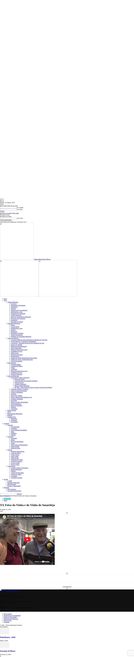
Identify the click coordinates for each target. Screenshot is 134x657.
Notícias (13, 471)
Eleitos (13, 325)
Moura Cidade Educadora (22, 386)
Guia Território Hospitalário (19, 430)
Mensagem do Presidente (18, 305)
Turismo (9, 450)
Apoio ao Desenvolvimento (19, 391)
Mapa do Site (7, 620)
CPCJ (9, 412)
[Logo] (19, 295)
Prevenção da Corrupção (18, 318)
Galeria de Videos (16, 474)
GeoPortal (14, 369)
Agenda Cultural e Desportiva (19, 468)
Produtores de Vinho (17, 459)
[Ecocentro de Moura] (4, 647)
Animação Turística (16, 461)
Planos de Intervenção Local (19, 349)
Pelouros (13, 308)
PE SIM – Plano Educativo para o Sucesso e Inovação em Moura (33, 387)
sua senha (19, 209)
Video (5, 500)
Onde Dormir (15, 458)
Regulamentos (15, 356)
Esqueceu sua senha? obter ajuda (9, 213)
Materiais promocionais (17, 451)
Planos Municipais (16, 348)
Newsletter (14, 476)
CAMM (9, 481)
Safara (13, 443)
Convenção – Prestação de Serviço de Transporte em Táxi (27, 343)
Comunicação (11, 466)
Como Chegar (15, 455)
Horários (9, 415)
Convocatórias (15, 326)
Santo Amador (15, 446)
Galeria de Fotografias (17, 473)
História (13, 435)
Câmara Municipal (12, 302)
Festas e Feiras (15, 464)
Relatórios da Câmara (17, 333)
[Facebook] (22, 567)
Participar (6, 487)
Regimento (14, 320)
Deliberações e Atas (16, 312)
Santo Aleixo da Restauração (19, 445)
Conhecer (6, 423)
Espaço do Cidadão (16, 345)
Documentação (11, 363)
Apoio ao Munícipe (13, 338)
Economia (14, 428)
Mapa (12, 432)
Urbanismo (14, 409)
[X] (28, 567)
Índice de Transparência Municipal (21, 317)
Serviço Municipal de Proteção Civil (21, 397)
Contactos (6, 622)
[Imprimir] (62, 567)
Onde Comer (14, 456)
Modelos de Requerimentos (19, 346)
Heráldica (13, 433)
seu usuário (20, 207)
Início (5, 299)
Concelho (10, 425)
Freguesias (14, 420)
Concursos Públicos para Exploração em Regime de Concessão (29, 340)
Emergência (14, 422)
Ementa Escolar (19, 382)
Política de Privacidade (10, 617)
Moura (13, 440)
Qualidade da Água (16, 351)
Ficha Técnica (8, 614)
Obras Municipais (16, 404)
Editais (13, 368)
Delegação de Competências (19, 310)
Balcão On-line (11, 410)
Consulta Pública (16, 364)
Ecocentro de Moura (7, 651)
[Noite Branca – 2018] (4, 633)
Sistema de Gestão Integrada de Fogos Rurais (24, 358)
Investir (6, 479)
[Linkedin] (49, 567)
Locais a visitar (15, 463)
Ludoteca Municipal (20, 384)
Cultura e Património (17, 392)
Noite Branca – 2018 (7, 637)
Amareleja (14, 438)
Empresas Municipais (13, 482)
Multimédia (7, 496)
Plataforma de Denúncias (11, 619)
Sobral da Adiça (15, 448)
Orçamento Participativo (14, 491)
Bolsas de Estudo (20, 379)
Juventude (14, 400)
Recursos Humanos (16, 374)
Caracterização (15, 427)
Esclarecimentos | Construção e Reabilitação (23, 341)
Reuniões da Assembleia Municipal (21, 336)
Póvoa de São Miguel (17, 441)
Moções (13, 330)
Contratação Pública (17, 366)
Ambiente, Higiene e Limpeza (19, 389)
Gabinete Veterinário (17, 399)
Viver (5, 300)
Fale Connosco (11, 489)
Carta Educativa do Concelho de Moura (26, 381)
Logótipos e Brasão (16, 477)
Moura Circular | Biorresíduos (19, 402)
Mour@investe (11, 484)
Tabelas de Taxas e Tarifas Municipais (22, 359)
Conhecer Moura (16, 453)
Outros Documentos (17, 335)
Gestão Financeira (16, 315)
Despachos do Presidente (18, 313)
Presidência (14, 307)
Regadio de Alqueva (17, 354)
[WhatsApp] (35, 567)
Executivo (14, 304)
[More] (69, 567)
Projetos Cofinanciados (14, 486)
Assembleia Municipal (13, 323)
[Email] (55, 567)
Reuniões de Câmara (17, 322)
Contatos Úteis (11, 417)
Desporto (13, 394)
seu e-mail (20, 218)
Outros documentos (16, 361)
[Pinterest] (42, 567)
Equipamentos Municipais (14, 413)
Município (14, 418)
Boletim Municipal (16, 469)
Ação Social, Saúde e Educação (20, 377)
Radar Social (14, 353)
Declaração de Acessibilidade (12, 615)
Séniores (13, 407)
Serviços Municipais (13, 376)
